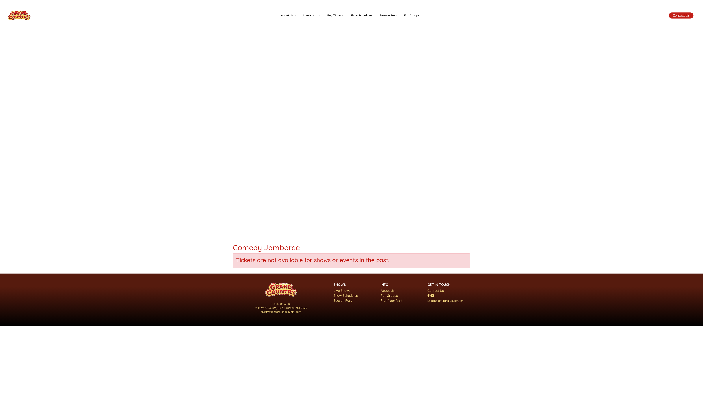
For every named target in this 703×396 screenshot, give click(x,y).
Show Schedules (361, 15)
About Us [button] (287, 15)
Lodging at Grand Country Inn (445, 300)
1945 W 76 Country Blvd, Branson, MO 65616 (281, 308)
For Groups (411, 15)
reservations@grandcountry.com (281, 312)
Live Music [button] (310, 15)
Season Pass (388, 15)
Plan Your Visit (391, 300)
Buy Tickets (335, 15)
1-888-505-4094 (281, 304)
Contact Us (681, 15)
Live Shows (342, 291)
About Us (388, 291)
